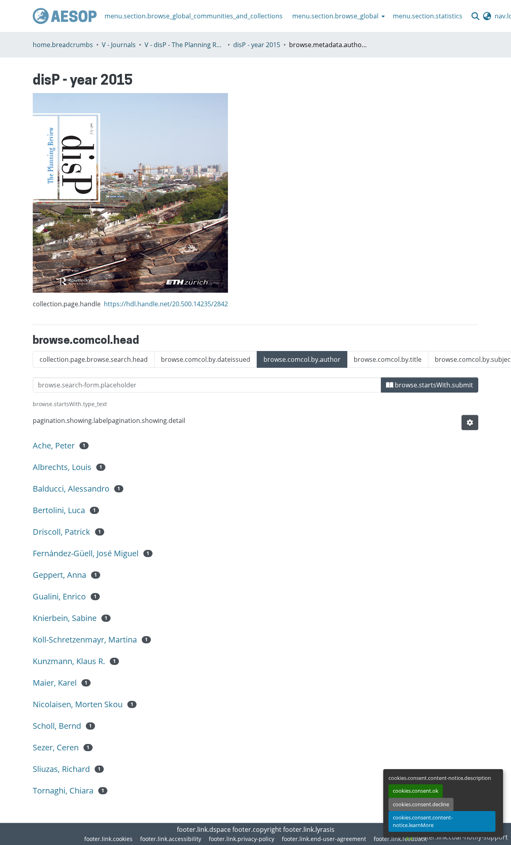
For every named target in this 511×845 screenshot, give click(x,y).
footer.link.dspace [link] (204, 829)
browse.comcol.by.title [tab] (388, 359)
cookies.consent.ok (415, 790)
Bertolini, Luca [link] (59, 510)
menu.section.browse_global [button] (335, 16)
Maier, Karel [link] (55, 682)
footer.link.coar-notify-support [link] (461, 837)
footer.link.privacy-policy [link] (241, 839)
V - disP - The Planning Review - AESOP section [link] (184, 44)
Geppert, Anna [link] (59, 574)
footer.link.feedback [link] (400, 839)
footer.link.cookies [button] (108, 839)
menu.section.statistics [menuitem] (427, 16)
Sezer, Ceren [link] (56, 747)
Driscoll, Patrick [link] (61, 531)
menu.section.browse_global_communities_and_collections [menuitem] (194, 16)
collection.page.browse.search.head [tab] (94, 359)
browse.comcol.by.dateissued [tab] (205, 359)
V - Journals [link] (119, 44)
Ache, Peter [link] (54, 445)
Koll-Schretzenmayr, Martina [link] (85, 639)
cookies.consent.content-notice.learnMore (423, 821)
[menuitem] (338, 16)
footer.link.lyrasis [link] (309, 829)
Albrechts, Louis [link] (62, 467)
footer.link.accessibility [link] (170, 839)
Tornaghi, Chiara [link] (63, 790)
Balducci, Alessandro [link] (71, 488)
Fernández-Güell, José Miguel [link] (86, 553)
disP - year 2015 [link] (256, 44)
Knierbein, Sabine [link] (65, 618)
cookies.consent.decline (421, 804)
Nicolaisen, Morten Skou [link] (78, 704)
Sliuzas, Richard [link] (61, 769)
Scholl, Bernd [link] (57, 725)
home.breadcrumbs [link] (63, 44)
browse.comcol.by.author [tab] (302, 359)
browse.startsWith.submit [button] (433, 385)
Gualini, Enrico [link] (59, 596)
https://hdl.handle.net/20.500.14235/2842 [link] (166, 304)
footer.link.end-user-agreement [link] (324, 839)
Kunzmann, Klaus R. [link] (69, 661)
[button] (65, 16)
